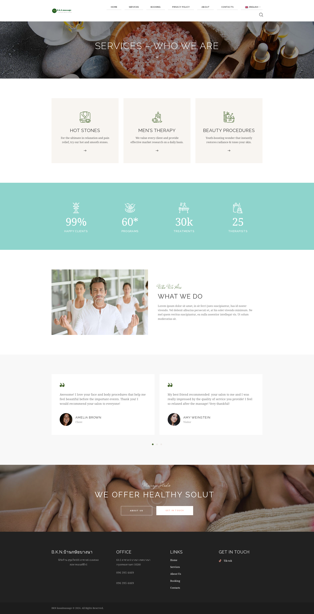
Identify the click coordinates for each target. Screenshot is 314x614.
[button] (153, 444)
